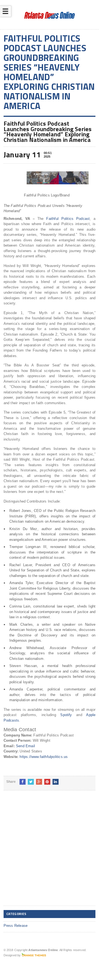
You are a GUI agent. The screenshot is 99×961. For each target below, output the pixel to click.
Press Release (16, 926)
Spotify (66, 715)
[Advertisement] (49, 852)
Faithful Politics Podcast (68, 219)
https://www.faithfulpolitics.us (44, 757)
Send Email (25, 746)
